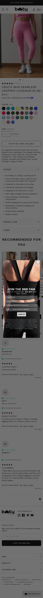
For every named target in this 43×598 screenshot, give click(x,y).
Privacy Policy (18, 328)
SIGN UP (21, 314)
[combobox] (9, 309)
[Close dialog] (38, 262)
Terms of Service (29, 328)
